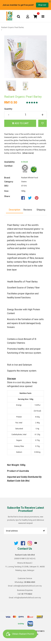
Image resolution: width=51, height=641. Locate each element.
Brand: (7, 178)
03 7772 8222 (26, 594)
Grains (23, 182)
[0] (35, 16)
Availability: (9, 162)
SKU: (6, 186)
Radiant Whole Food (29, 178)
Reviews (27, 209)
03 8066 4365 (29, 582)
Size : (6, 191)
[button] (32, 102)
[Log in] (27, 16)
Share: (7, 196)
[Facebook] (23, 545)
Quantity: (8, 109)
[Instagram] (30, 545)
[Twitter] (16, 545)
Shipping (41, 209)
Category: (8, 182)
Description (14, 209)
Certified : (8, 166)
